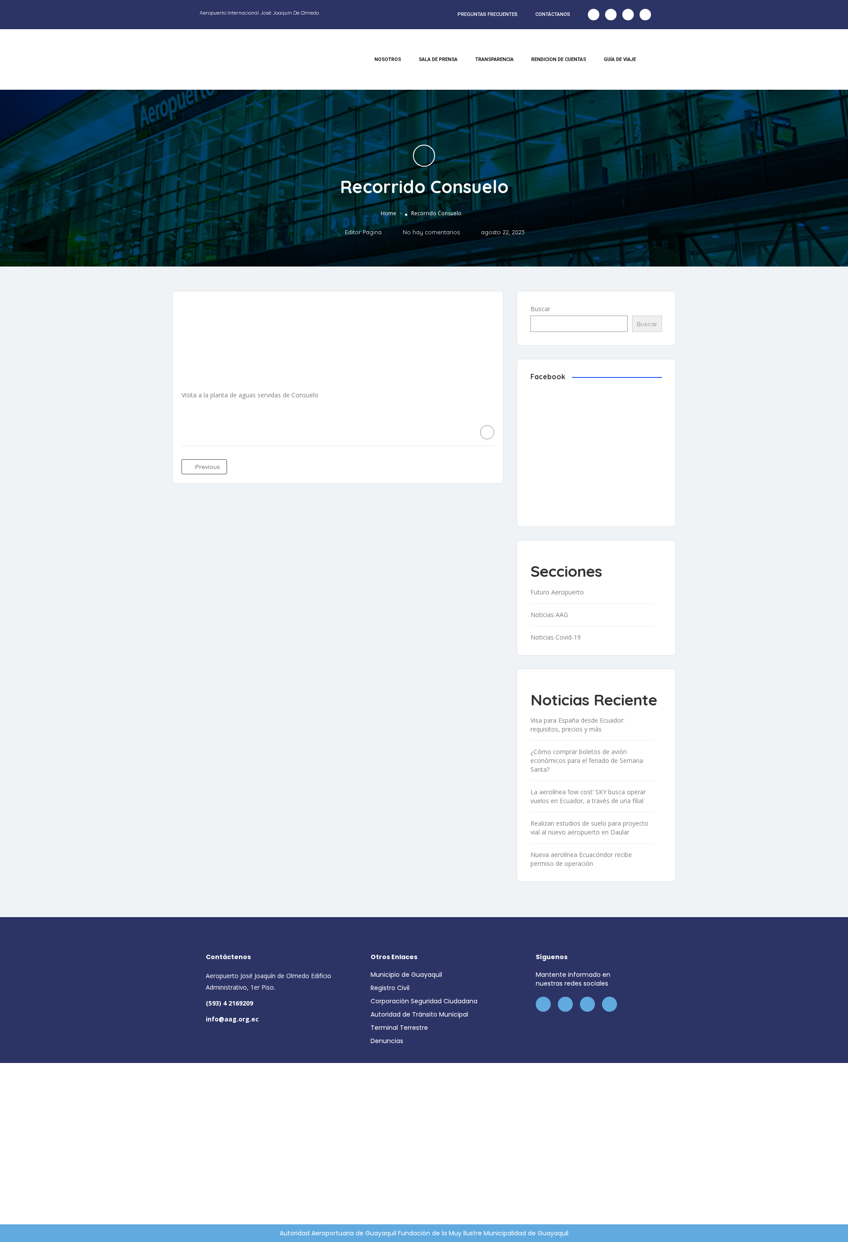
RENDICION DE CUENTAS (558, 59)
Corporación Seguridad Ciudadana (424, 1001)
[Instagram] (628, 14)
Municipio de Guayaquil (406, 974)
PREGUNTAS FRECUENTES (488, 14)
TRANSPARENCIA (494, 59)
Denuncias (387, 1040)
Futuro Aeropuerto (557, 592)
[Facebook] (593, 14)
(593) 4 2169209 (229, 1003)
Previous (206, 467)
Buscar (540, 309)
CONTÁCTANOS (552, 14)
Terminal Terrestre (399, 1027)
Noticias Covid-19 (555, 637)
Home (388, 213)
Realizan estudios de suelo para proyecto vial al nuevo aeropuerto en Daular (589, 827)
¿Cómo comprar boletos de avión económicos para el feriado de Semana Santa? (586, 760)
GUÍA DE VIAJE (620, 59)
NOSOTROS (388, 59)
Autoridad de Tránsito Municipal (419, 1014)
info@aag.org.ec (232, 1019)
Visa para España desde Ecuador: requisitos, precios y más (577, 724)
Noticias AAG (549, 614)
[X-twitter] (611, 14)
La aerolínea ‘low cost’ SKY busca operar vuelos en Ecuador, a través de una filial (588, 796)
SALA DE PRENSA (438, 59)
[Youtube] (645, 14)
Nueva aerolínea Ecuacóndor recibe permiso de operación (581, 859)
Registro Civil (390, 987)
